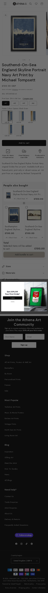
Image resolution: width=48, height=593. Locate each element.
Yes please (12, 298)
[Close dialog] (45, 283)
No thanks (12, 301)
